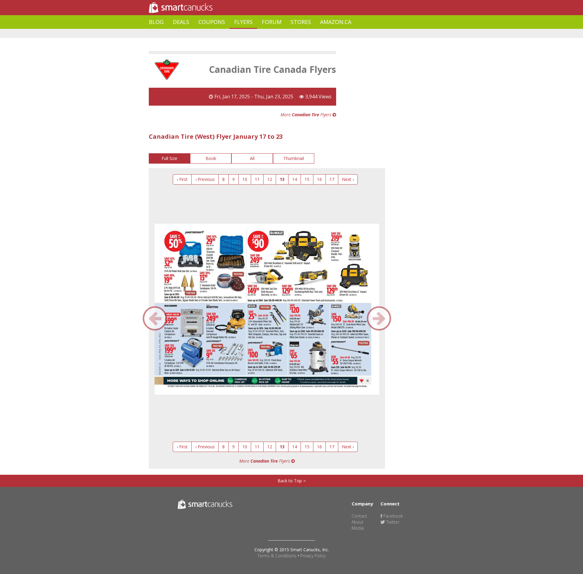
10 (244, 179)
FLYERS (243, 21)
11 (257, 179)
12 (269, 179)
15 (307, 179)
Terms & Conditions (276, 556)
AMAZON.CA (335, 21)
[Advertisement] (259, 33)
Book (211, 158)
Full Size (169, 158)
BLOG (156, 21)
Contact (359, 516)
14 (294, 179)
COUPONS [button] (211, 21)
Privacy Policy (313, 556)
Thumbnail (293, 158)
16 (319, 179)
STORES (301, 21)
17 (331, 179)
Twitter (392, 522)
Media (358, 528)
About (357, 522)
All (252, 158)
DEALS (181, 21)
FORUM (271, 21)
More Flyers (306, 114)
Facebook (392, 516)
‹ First (182, 179)
